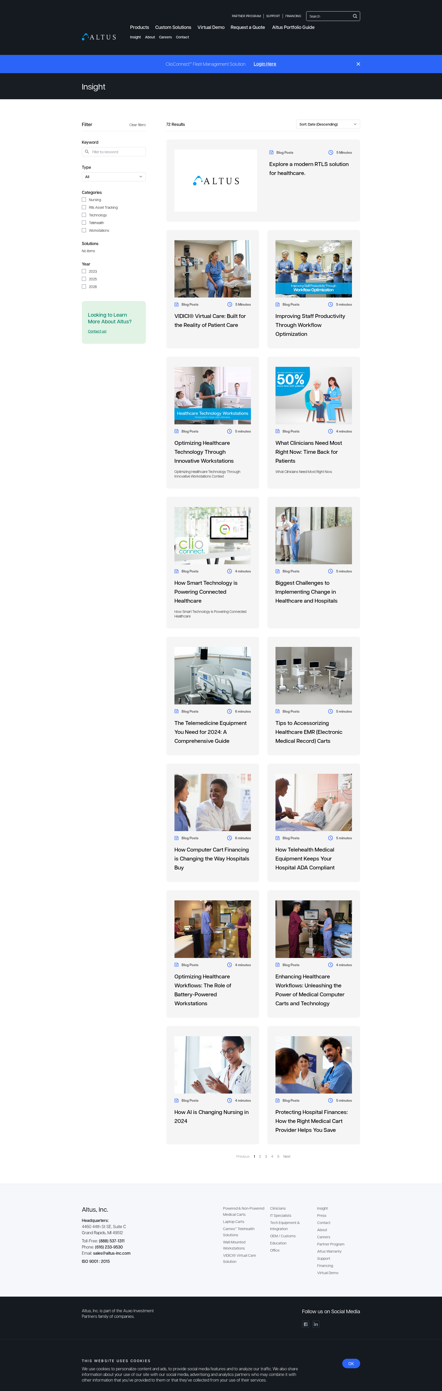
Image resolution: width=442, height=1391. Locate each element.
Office (275, 1250)
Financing (293, 16)
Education (278, 1243)
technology (98, 215)
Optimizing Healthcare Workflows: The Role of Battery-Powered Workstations (202, 990)
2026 (93, 286)
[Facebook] (305, 1324)
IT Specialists (280, 1215)
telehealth (96, 222)
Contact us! (97, 331)
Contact (182, 37)
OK (351, 1363)
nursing (95, 199)
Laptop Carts (233, 1221)
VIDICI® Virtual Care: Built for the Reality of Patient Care (210, 320)
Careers (165, 37)
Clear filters (137, 124)
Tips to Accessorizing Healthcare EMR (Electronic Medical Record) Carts (308, 731)
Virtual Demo (327, 1272)
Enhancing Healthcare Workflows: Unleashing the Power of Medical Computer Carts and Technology (310, 990)
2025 (93, 279)
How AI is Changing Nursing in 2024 (211, 1116)
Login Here (265, 64)
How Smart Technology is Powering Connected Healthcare (206, 591)
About (150, 37)
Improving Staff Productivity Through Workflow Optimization (310, 324)
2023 (93, 271)
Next (286, 1156)
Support (273, 16)
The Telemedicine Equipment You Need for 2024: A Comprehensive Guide (210, 731)
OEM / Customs (283, 1235)
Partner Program (246, 16)
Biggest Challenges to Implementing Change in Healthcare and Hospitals (306, 591)
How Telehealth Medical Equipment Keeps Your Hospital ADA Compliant (305, 858)
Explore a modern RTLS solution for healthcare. (309, 168)
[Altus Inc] (99, 36)
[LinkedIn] (315, 1324)
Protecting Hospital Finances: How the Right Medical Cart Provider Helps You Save (311, 1120)
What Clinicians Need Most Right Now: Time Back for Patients (308, 451)
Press (321, 1215)
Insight (135, 37)
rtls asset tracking (103, 207)
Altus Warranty (329, 1251)
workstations (99, 230)
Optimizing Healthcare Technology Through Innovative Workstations (204, 451)
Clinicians (278, 1208)
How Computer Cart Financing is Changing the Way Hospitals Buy (211, 858)
